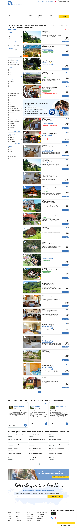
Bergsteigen (16, 141)
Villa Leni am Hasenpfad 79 (47, 73)
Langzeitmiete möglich (16, 86)
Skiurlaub (16, 112)
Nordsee (9, 512)
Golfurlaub (16, 127)
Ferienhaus (16, 147)
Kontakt (29, 520)
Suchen (64, 16)
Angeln (16, 135)
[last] (59, 392)
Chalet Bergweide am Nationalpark (49, 60)
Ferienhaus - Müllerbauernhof (48, 201)
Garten (16, 72)
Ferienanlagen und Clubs (16, 115)
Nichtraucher (16, 84)
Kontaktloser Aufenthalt (16, 93)
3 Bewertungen (49, 162)
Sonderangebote (16, 156)
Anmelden (42, 1)
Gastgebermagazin (41, 514)
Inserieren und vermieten (42, 512)
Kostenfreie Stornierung (16, 64)
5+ (18, 45)
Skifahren (16, 137)
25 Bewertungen (49, 135)
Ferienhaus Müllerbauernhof (48, 283)
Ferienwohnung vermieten (64, 1)
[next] (56, 392)
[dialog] (66, 517)
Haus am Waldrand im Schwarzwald (49, 269)
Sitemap (9, 520)
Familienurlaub (16, 98)
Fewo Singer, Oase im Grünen (48, 46)
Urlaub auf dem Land (16, 129)
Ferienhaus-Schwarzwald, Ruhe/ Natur (50, 187)
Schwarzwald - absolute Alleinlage (49, 215)
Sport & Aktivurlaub (16, 117)
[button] (66, 525)
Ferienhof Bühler (45, 256)
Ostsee (9, 514)
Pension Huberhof (45, 32)
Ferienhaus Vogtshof (46, 119)
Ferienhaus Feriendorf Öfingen (48, 297)
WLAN (16, 70)
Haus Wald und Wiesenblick (48, 146)
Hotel (16, 151)
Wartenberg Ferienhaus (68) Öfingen (49, 133)
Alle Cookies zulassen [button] (66, 523)
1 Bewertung (49, 340)
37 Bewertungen (49, 48)
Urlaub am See (16, 100)
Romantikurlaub (16, 106)
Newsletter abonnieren (55, 496)
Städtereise (16, 123)
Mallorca (9, 516)
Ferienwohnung (16, 149)
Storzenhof (44, 242)
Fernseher (16, 74)
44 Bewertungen (49, 367)
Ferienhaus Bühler (46, 228)
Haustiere (16, 81)
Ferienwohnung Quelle (46, 174)
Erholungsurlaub (16, 104)
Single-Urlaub (16, 125)
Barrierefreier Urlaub (16, 108)
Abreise (40, 15)
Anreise (30, 15)
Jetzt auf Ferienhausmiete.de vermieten (60, 476)
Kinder (16, 83)
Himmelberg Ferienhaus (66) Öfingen (49, 87)
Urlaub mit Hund (16, 95)
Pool (16, 68)
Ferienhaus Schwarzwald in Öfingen (49, 310)
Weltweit (9, 518)
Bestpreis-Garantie (16, 158)
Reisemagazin (30, 516)
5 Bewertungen (49, 326)
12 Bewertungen (49, 89)
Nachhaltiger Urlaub (16, 102)
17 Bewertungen (49, 121)
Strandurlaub (16, 97)
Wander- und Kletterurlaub (16, 119)
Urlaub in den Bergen (16, 114)
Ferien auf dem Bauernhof (16, 110)
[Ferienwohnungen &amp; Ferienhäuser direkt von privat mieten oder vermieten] (16, 4)
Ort (9, 15)
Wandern (16, 139)
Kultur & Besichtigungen (16, 121)
